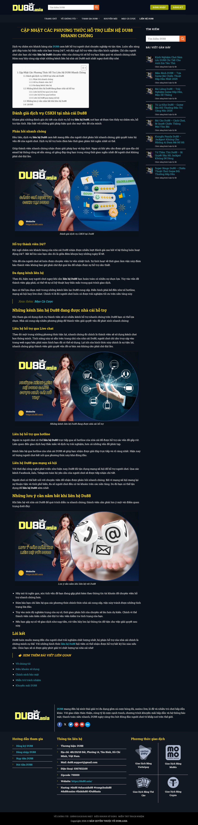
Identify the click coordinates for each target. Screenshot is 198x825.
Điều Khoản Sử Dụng (105, 816)
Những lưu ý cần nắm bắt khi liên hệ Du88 (47, 101)
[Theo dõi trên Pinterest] (76, 724)
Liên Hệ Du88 (146, 18)
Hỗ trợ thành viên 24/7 (43, 82)
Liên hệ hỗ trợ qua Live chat (45, 92)
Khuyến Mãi (110, 18)
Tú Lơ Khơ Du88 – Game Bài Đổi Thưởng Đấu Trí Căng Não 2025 (169, 107)
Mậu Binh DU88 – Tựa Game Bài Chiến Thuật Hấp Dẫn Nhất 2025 (168, 75)
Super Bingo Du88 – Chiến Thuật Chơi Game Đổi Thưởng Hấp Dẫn (170, 171)
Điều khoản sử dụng (27, 669)
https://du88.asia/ (81, 781)
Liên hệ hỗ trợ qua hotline (44, 95)
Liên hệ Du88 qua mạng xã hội (46, 98)
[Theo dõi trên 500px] (87, 724)
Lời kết (30, 104)
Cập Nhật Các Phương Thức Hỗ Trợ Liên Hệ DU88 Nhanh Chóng (52, 72)
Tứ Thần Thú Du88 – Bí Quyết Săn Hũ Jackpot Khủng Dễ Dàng (169, 155)
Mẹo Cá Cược (128, 18)
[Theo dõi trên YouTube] (82, 724)
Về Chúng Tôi (68, 18)
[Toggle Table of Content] (82, 67)
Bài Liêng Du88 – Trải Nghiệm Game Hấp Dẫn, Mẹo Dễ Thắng (169, 91)
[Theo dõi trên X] (65, 724)
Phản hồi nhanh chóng (43, 79)
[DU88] (27, 7)
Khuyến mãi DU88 (26, 685)
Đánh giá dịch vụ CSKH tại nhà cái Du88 (45, 75)
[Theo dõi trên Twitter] (70, 724)
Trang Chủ (50, 18)
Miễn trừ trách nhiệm (28, 680)
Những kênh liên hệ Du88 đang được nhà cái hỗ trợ (50, 88)
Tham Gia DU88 (90, 18)
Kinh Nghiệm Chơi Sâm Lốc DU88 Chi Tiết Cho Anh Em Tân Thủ (168, 60)
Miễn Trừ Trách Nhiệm (131, 816)
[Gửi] (96, 7)
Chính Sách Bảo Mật (81, 816)
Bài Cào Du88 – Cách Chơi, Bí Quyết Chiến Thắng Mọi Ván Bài (170, 123)
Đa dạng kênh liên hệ (42, 85)
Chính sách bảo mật (27, 674)
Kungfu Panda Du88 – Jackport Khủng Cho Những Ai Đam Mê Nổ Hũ (169, 139)
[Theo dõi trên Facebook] (59, 724)
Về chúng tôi (23, 663)
